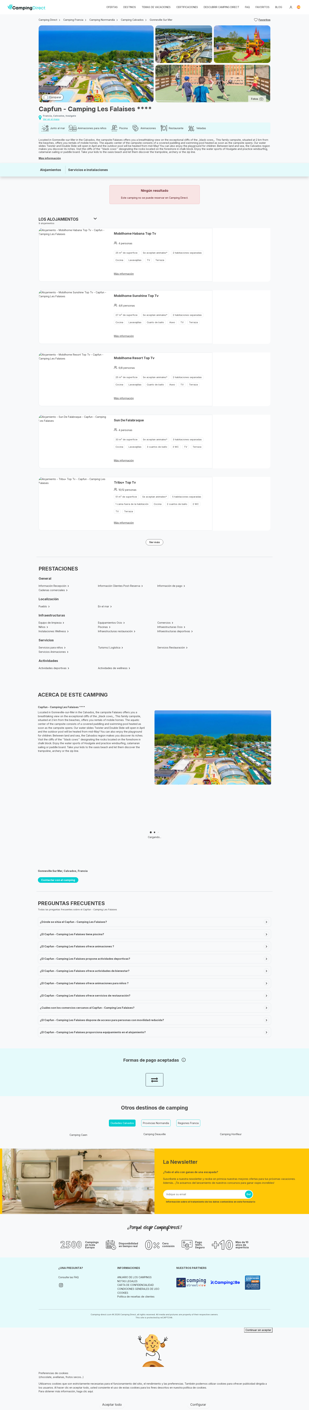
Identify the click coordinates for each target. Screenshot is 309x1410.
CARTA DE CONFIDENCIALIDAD (135, 1284)
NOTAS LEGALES (127, 1281)
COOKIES (122, 1292)
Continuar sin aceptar (258, 1329)
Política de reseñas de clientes (135, 1296)
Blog (278, 7)
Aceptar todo (112, 1404)
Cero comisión (168, 1244)
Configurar (198, 1404)
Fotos (254, 98)
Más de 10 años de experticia (242, 1245)
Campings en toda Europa (92, 1245)
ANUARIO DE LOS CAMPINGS (134, 1277)
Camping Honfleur (231, 1134)
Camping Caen (78, 1134)
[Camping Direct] (26, 7)
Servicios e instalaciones (88, 170)
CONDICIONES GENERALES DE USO (138, 1288)
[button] (298, 7)
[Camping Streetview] (192, 1282)
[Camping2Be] (226, 1282)
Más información (50, 158)
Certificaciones (187, 7)
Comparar (55, 97)
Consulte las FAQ (68, 1277)
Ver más (154, 542)
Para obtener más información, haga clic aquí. (66, 1391)
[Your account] (291, 7)
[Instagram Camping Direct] (61, 1285)
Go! (248, 1194)
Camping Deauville (154, 1134)
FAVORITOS (262, 7)
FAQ (247, 7)
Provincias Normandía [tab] (156, 1123)
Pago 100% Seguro (200, 1245)
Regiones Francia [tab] (188, 1123)
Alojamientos (50, 170)
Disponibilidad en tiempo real (128, 1244)
